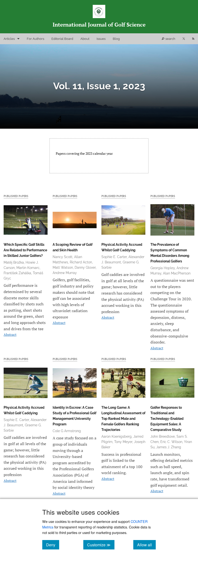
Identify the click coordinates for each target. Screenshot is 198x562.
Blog (116, 39)
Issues (101, 39)
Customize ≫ (100, 545)
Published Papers (16, 196)
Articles (9, 39)
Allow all (146, 545)
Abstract (10, 334)
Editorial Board (62, 39)
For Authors (35, 39)
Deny (52, 545)
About (84, 39)
